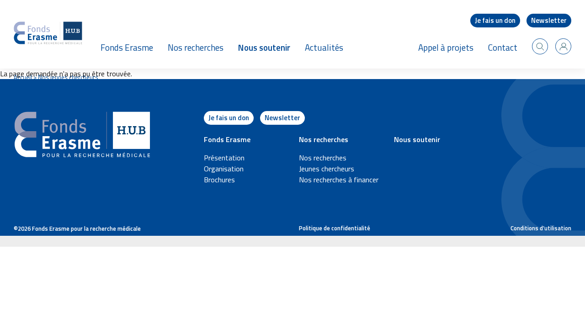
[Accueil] (48, 34)
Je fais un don (495, 20)
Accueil (23, 77)
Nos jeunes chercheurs (68, 77)
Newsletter (549, 20)
